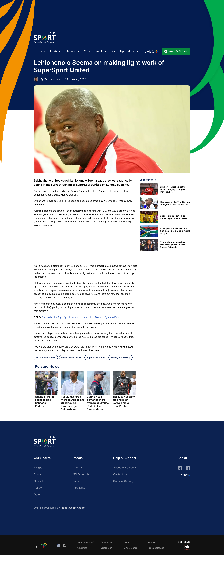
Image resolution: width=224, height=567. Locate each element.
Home (41, 51)
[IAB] (187, 547)
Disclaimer (106, 548)
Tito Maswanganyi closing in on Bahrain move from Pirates (124, 401)
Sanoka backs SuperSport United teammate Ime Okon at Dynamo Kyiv (80, 317)
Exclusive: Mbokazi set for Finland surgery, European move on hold (173, 189)
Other (37, 494)
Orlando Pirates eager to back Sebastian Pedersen (44, 401)
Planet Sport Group (73, 507)
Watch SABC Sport (178, 51)
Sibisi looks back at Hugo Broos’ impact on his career (173, 217)
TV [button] (85, 51)
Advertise (82, 548)
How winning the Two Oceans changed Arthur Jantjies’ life (175, 203)
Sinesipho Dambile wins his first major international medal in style (175, 231)
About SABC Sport (124, 467)
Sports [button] (53, 51)
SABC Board (131, 548)
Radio (77, 481)
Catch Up (118, 51)
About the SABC (85, 542)
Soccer (38, 474)
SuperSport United (96, 357)
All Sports (40, 467)
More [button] (131, 51)
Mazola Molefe (52, 79)
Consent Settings (124, 481)
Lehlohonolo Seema (71, 357)
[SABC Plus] (185, 475)
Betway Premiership (120, 357)
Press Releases (156, 548)
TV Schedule (81, 474)
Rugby (38, 487)
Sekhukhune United (46, 357)
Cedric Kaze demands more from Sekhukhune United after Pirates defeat (98, 403)
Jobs (126, 542)
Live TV (78, 467)
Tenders (152, 542)
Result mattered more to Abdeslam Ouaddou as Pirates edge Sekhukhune (72, 403)
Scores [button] (70, 51)
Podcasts (79, 487)
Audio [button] (99, 51)
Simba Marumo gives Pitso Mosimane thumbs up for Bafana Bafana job (173, 244)
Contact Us (120, 474)
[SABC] (41, 545)
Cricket (38, 481)
